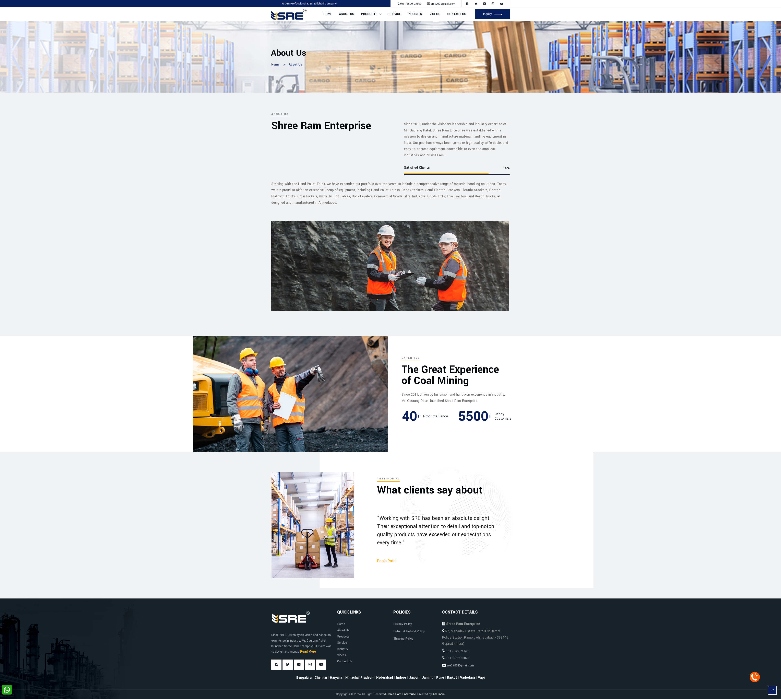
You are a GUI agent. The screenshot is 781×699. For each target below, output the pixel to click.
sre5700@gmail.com (443, 4)
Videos (435, 14)
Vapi (481, 677)
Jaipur (414, 677)
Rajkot (452, 677)
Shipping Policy (403, 639)
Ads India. (439, 694)
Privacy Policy (402, 624)
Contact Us (456, 14)
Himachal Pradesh (359, 677)
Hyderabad (384, 677)
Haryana (336, 677)
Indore (401, 677)
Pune (440, 677)
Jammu (427, 677)
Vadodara (467, 677)
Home (327, 14)
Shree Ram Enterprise (401, 694)
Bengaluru (304, 677)
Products (369, 14)
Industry (342, 649)
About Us (346, 14)
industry (415, 14)
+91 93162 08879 (457, 658)
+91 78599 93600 (411, 4)
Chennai (321, 677)
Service (394, 14)
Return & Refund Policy (409, 631)
